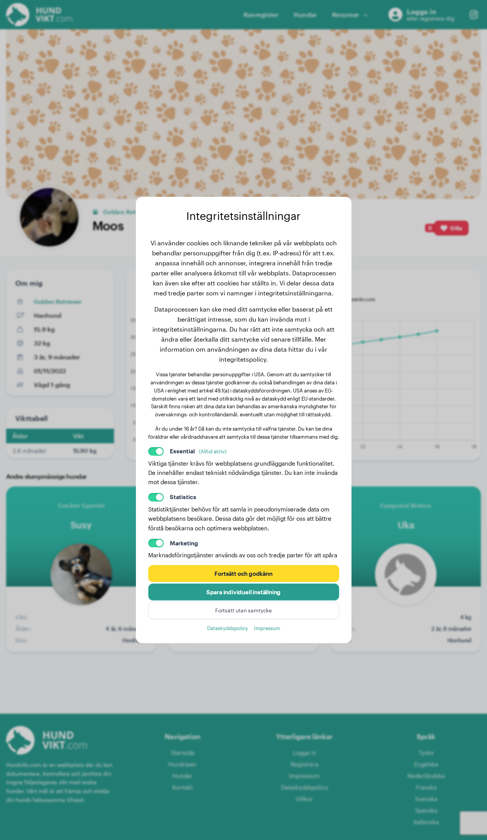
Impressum (267, 628)
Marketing (184, 543)
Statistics (183, 496)
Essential (198, 451)
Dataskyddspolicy (227, 628)
